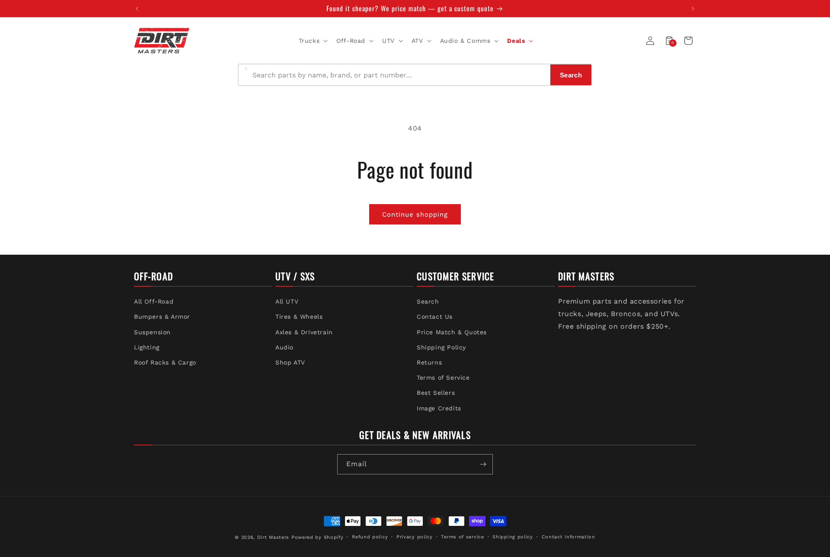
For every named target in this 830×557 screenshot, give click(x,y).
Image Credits (439, 408)
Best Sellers (436, 392)
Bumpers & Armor (162, 316)
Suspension (152, 332)
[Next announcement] (692, 8)
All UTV (286, 301)
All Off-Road (153, 301)
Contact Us (435, 316)
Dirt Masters (273, 537)
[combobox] (398, 74)
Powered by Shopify (317, 537)
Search (428, 301)
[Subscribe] (482, 464)
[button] (313, 41)
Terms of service (462, 537)
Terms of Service (443, 377)
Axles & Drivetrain (304, 332)
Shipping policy (512, 537)
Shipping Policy (441, 347)
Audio (284, 347)
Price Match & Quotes (452, 332)
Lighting (147, 347)
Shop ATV (290, 362)
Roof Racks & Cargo (165, 362)
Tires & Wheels (298, 316)
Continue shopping (415, 214)
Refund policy (370, 537)
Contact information (568, 537)
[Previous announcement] (137, 8)
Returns (429, 362)
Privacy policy (414, 537)
